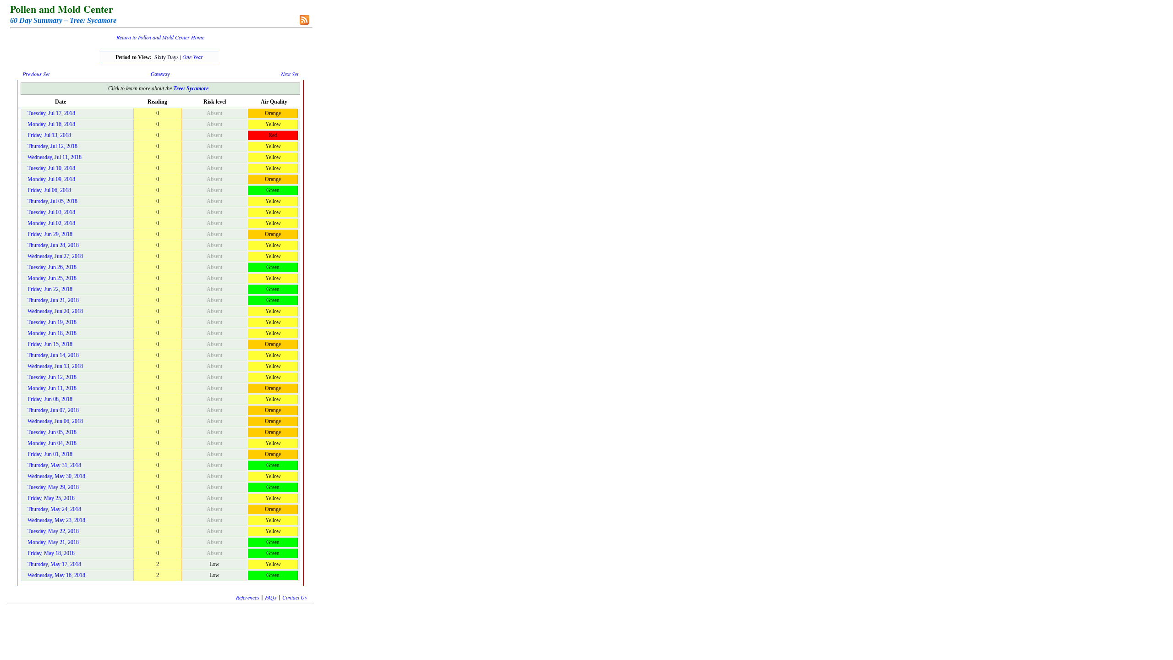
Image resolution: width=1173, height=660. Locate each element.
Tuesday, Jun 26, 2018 (52, 267)
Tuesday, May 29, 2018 (53, 487)
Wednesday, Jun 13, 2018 (55, 366)
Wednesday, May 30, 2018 (56, 476)
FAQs (271, 597)
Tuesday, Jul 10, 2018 (51, 168)
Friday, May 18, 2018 (51, 553)
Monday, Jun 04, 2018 (52, 443)
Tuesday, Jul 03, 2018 (51, 212)
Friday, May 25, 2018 (51, 498)
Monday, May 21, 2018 (53, 542)
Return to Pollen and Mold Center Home (160, 37)
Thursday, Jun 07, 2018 (53, 410)
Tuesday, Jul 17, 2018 (51, 113)
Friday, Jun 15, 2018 (49, 344)
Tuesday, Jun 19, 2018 (52, 322)
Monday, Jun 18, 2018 (52, 333)
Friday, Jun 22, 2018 (49, 289)
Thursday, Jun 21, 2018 (53, 300)
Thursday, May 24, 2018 (54, 509)
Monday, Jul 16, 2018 (51, 124)
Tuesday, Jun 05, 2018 (52, 432)
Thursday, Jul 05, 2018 (52, 201)
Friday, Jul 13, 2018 (49, 135)
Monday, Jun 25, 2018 (52, 278)
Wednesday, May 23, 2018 (56, 520)
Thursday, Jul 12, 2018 (52, 146)
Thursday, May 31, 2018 (54, 465)
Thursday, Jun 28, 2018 (53, 245)
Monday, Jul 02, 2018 (51, 223)
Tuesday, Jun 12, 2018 (52, 377)
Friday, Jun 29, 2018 (49, 234)
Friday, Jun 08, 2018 (49, 399)
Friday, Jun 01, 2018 (49, 454)
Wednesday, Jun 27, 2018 (55, 256)
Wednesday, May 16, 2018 (56, 575)
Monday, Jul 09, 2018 (51, 179)
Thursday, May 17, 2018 (54, 564)
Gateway (160, 73)
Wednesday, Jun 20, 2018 (55, 311)
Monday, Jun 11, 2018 (52, 388)
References (247, 597)
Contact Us (294, 597)
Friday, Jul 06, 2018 (49, 190)
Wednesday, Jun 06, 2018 (55, 421)
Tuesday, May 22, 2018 (53, 531)
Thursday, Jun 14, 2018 (53, 355)
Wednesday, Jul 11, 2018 (54, 157)
